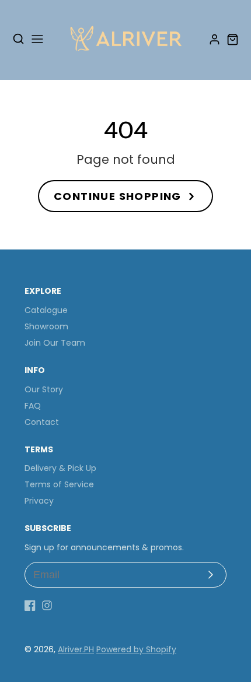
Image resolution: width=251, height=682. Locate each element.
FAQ (33, 406)
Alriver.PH (76, 649)
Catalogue (46, 310)
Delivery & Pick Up (60, 468)
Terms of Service (59, 484)
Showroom (46, 326)
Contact (42, 422)
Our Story (44, 389)
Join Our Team (55, 343)
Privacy (39, 501)
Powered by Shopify (136, 649)
